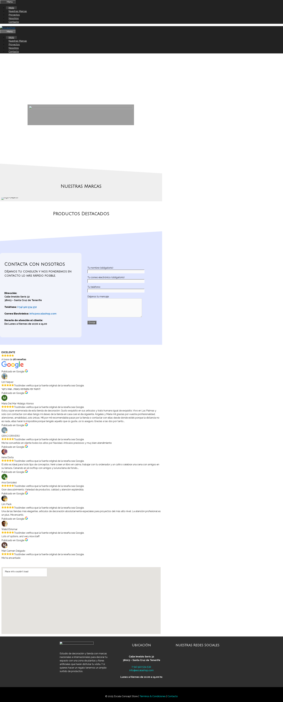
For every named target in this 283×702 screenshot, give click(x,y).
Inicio (11, 7)
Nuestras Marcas (18, 11)
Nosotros (14, 18)
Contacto (14, 22)
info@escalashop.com (42, 313)
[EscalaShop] (7, 27)
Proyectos (14, 14)
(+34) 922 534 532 (27, 307)
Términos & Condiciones (152, 696)
